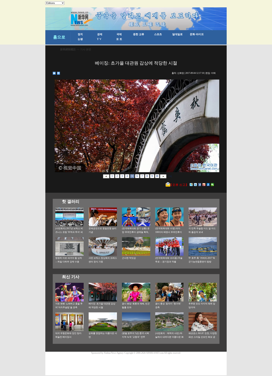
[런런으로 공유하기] (208, 184)
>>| (169, 176)
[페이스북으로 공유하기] (199, 184)
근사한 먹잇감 (129, 258)
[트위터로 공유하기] (195, 184)
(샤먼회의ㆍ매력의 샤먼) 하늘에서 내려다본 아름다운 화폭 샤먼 (169, 337)
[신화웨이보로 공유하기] (191, 184)
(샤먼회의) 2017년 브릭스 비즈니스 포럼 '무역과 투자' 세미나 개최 (69, 232)
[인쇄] (58, 73)
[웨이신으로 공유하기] (212, 184)
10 (157, 176)
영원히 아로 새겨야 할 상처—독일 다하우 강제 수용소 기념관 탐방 (68, 262)
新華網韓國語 (68, 49)
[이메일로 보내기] (54, 73)
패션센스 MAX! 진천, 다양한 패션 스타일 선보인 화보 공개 (203, 337)
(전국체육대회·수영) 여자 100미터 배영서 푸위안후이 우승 (168, 232)
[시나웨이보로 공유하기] (204, 184)
